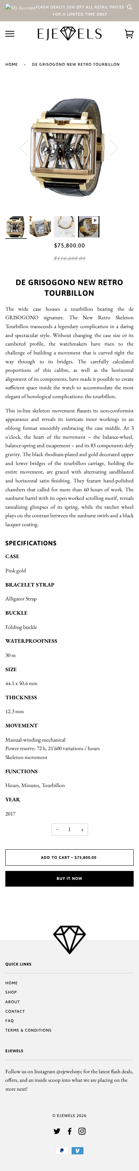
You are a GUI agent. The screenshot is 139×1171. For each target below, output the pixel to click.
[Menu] (9, 34)
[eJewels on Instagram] (82, 1132)
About (12, 1002)
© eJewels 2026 (69, 1115)
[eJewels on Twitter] (57, 1132)
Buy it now (69, 878)
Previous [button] (28, 147)
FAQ (9, 1020)
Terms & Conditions (28, 1030)
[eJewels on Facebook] (69, 1132)
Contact (15, 1011)
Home (11, 64)
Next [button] (110, 147)
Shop (11, 992)
